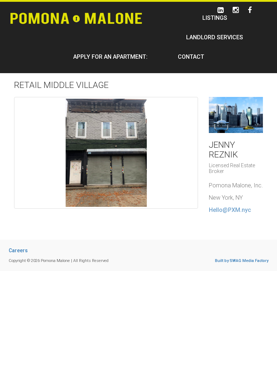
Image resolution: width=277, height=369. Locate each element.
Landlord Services (214, 37)
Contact (191, 56)
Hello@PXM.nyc (230, 209)
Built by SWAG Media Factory (241, 260)
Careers (18, 250)
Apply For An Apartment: (110, 56)
